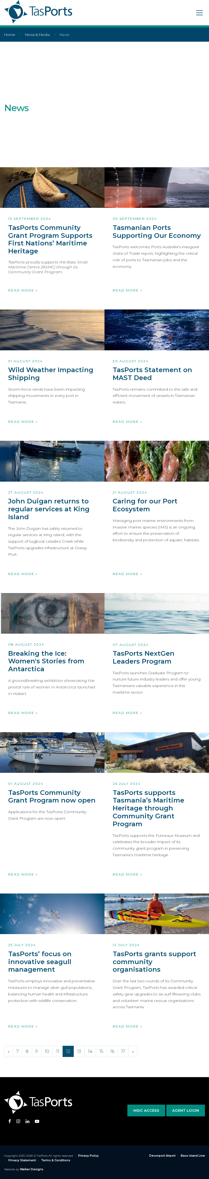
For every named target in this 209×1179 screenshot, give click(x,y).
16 (112, 1051)
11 (57, 1051)
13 (79, 1051)
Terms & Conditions (55, 1160)
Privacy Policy (88, 1155)
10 (47, 1051)
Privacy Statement (22, 1160)
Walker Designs (31, 1169)
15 (101, 1051)
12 (68, 1051)
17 (123, 1051)
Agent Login (185, 1110)
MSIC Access (146, 1110)
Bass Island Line (193, 1155)
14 (90, 1051)
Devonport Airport (162, 1155)
